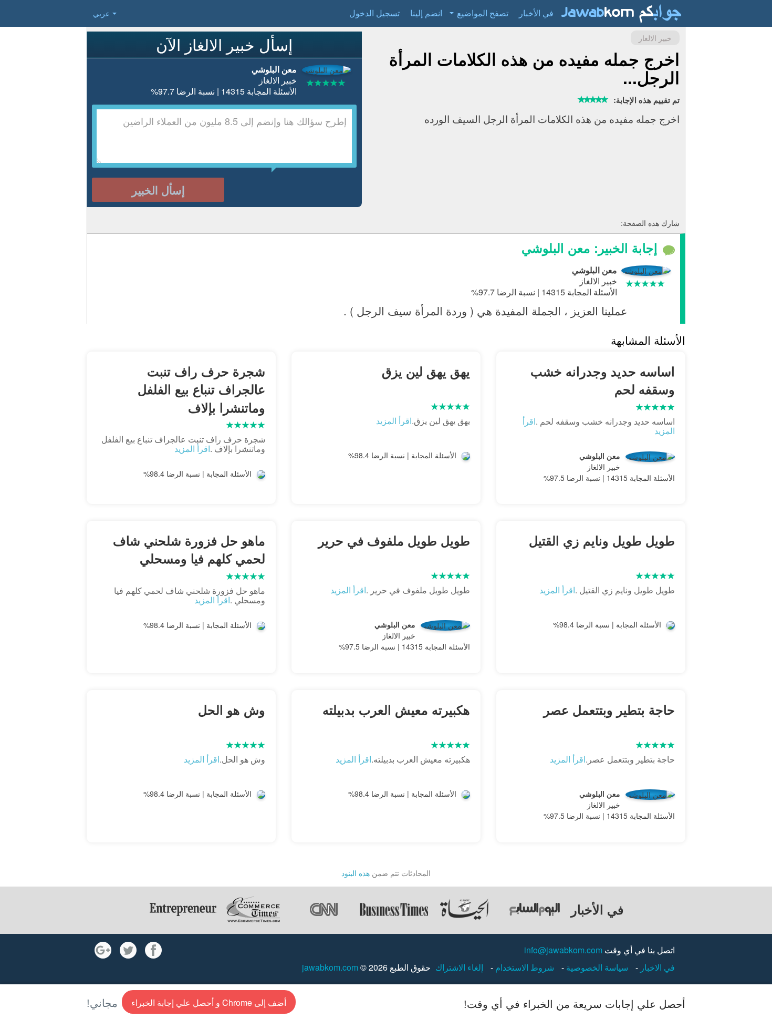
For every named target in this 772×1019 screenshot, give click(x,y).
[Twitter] (128, 950)
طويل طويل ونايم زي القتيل (602, 540)
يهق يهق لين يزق (426, 371)
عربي (101, 13)
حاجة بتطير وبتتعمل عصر (609, 709)
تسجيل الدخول (374, 13)
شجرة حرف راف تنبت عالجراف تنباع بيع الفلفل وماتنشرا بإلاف (201, 389)
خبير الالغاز (655, 38)
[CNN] (323, 909)
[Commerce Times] (253, 909)
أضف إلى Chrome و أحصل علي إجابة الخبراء (208, 1002)
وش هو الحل (231, 709)
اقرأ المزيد (394, 421)
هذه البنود (355, 873)
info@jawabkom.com (563, 950)
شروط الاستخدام (523, 967)
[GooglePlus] (103, 950)
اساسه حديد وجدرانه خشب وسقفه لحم (602, 380)
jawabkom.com (330, 967)
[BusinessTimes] (394, 909)
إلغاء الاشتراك (459, 967)
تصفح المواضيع (482, 13)
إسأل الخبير (158, 190)
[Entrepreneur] (183, 909)
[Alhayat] (464, 909)
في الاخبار (656, 967)
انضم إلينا (426, 13)
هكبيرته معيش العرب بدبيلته (396, 709)
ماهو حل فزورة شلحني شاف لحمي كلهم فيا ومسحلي (189, 549)
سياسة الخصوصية (596, 967)
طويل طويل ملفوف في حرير (394, 540)
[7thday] (534, 909)
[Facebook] (153, 950)
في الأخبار (536, 13)
